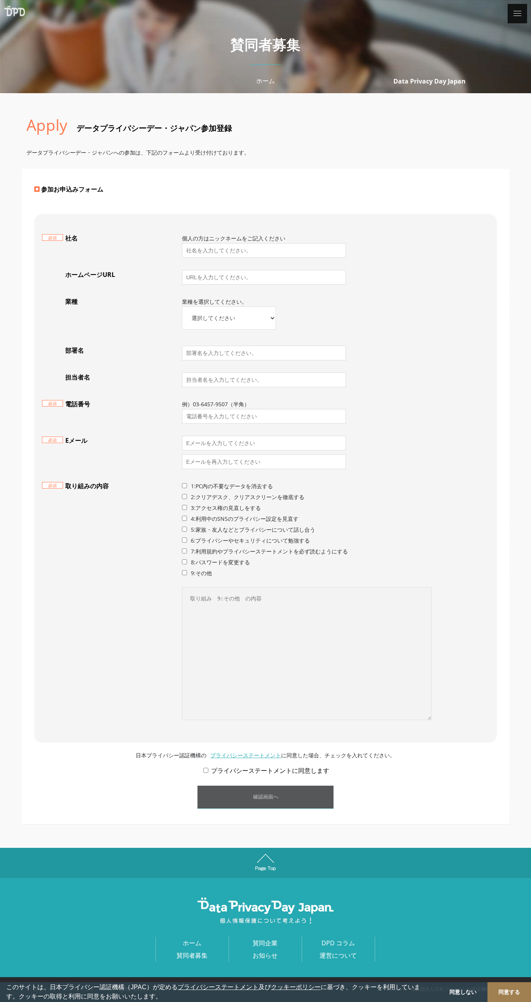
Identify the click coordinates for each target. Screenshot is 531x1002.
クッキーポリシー (296, 987)
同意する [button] (509, 992)
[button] (164, 997)
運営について (338, 955)
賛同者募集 (192, 955)
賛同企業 (265, 943)
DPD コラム (338, 943)
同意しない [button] (463, 992)
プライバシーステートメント (218, 987)
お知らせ (265, 955)
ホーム (265, 81)
